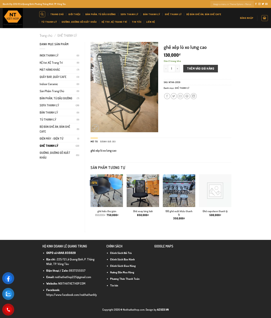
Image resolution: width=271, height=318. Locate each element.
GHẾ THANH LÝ (173, 14)
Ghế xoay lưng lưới (143, 211)
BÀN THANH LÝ (151, 14)
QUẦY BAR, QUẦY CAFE (53, 77)
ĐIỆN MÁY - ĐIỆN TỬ (51, 138)
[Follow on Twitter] (263, 4)
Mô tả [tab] (94, 141)
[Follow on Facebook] (256, 4)
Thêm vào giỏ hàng (200, 68)
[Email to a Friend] (180, 96)
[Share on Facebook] (167, 96)
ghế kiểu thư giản (106, 211)
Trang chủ (57, 14)
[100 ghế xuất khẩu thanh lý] (179, 190)
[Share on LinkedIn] (194, 96)
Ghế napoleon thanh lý (215, 211)
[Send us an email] (266, 4)
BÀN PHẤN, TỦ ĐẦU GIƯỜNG (100, 14)
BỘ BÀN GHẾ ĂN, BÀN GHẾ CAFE (203, 14)
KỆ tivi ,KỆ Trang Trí (114, 21)
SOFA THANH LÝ (129, 14)
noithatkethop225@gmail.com (73, 277)
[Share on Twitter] (174, 96)
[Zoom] (95, 127)
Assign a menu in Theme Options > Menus (232, 4)
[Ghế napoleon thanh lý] (215, 190)
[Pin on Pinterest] (187, 96)
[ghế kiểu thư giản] (107, 190)
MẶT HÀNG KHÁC (50, 69)
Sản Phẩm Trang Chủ (52, 91)
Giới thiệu (74, 14)
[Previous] (90, 200)
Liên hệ (150, 21)
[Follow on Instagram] (259, 4)
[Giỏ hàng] (264, 18)
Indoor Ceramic (49, 84)
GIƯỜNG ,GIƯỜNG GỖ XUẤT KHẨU (79, 21)
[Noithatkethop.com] (18, 18)
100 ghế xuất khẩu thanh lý (179, 212)
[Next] (231, 200)
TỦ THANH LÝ (49, 21)
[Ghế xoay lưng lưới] (143, 190)
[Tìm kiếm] (42, 14)
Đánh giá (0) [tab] (108, 141)
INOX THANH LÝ (49, 55)
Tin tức (136, 21)
